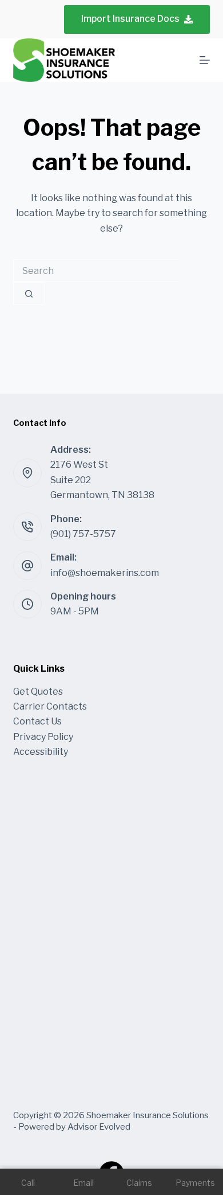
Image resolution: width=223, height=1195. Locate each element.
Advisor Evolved (98, 1127)
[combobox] (95, 270)
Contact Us (37, 721)
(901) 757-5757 (83, 533)
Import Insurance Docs (130, 18)
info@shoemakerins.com (104, 572)
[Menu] (205, 60)
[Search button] (29, 293)
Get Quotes (38, 691)
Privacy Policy (43, 736)
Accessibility (40, 751)
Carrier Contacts (50, 706)
